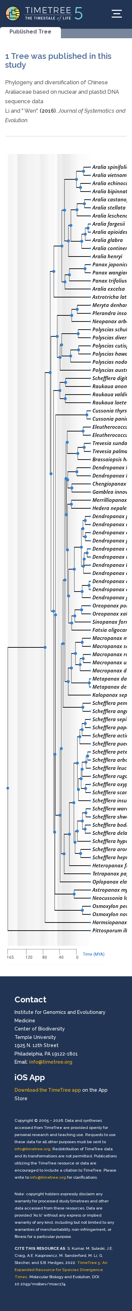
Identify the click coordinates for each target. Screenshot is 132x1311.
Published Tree (30, 31)
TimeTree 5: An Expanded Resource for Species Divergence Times (61, 1269)
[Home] (44, 13)
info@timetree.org (50, 1062)
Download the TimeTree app (48, 1090)
